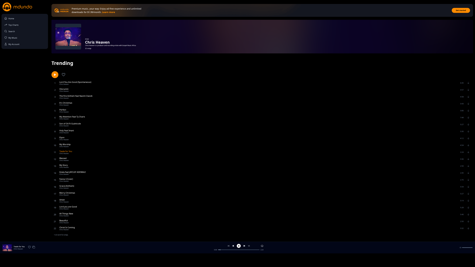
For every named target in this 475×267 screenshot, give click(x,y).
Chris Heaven (18, 249)
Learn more (108, 12)
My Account (13, 44)
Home (11, 18)
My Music (12, 37)
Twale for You (19, 246)
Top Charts (13, 25)
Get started (461, 10)
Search (11, 31)
